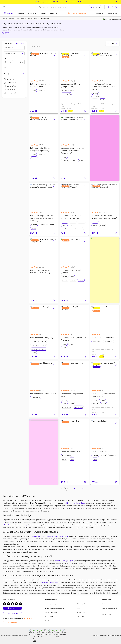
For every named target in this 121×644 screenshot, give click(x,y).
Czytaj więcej (6, 33)
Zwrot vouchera (12, 613)
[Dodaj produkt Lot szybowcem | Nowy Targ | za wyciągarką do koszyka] (54, 356)
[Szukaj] (40, 7)
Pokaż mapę (20, 44)
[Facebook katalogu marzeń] (12, 603)
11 (83, 489)
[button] (33, 90)
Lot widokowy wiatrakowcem (50, 582)
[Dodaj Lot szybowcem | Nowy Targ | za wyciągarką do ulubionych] (54, 308)
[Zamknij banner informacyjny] (117, 2)
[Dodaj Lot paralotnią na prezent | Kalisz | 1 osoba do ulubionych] (85, 365)
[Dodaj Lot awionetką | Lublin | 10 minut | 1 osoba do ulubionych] (115, 423)
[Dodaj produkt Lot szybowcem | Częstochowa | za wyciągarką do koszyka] (54, 414)
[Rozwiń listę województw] (22, 53)
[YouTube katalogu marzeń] (20, 603)
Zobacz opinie (12, 623)
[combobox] (12, 47)
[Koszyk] (116, 7)
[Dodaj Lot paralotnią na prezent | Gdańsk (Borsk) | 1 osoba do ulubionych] (54, 55)
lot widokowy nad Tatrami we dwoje (15, 525)
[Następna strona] (87, 489)
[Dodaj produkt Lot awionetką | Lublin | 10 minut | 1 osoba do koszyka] (116, 482)
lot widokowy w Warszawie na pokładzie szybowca (50, 536)
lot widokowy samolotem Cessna (74, 503)
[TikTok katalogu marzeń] (16, 603)
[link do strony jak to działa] (108, 7)
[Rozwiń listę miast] (22, 47)
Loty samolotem (32, 18)
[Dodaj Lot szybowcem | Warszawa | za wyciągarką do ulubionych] (115, 308)
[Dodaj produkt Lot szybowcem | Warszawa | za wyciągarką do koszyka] (116, 356)
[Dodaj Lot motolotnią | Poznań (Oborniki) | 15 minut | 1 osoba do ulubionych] (85, 241)
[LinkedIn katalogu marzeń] (8, 603)
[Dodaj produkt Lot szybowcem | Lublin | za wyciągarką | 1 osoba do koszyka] (85, 482)
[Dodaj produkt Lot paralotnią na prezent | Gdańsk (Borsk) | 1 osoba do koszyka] (54, 110)
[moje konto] (112, 7)
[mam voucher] (91, 7)
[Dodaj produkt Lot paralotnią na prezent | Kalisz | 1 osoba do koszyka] (85, 414)
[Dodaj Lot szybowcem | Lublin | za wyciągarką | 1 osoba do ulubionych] (85, 423)
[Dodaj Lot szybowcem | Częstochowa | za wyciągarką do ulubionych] (54, 365)
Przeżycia (11, 18)
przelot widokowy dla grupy (64, 561)
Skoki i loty (20, 18)
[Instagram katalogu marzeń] (4, 603)
